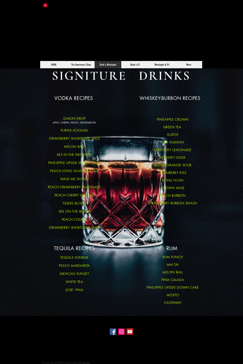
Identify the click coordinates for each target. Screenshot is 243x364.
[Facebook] (113, 331)
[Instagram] (121, 331)
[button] (45, 4)
